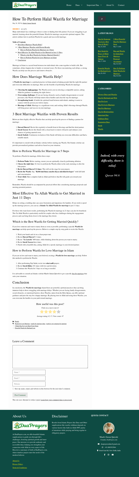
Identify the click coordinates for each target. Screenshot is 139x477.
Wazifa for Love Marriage (22, 324)
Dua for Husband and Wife (107, 98)
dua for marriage (78, 273)
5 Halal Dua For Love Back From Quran (26, 326)
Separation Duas (104, 122)
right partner (33, 89)
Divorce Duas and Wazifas (107, 94)
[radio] (42, 312)
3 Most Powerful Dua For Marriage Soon (119, 41)
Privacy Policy (18, 464)
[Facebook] (104, 454)
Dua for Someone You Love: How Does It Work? (104, 41)
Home (68, 5)
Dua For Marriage (104, 108)
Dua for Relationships (106, 112)
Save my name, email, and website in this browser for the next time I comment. (42, 388)
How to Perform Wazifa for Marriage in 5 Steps (37, 50)
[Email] (113, 454)
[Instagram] (108, 454)
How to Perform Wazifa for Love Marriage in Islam (38, 57)
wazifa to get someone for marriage (56, 324)
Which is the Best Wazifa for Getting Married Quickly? (40, 55)
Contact (121, 5)
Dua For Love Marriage (106, 105)
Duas (78, 5)
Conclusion (22, 60)
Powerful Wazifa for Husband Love (25, 328)
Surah (100, 125)
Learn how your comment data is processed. (56, 400)
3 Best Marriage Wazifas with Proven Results (34, 47)
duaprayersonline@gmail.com (110, 444)
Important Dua (93, 5)
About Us (110, 5)
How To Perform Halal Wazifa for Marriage (119, 71)
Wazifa (17, 321)
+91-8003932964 (110, 447)
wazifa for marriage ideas (38, 324)
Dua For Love (103, 101)
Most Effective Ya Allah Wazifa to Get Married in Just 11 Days (40, 52)
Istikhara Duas (103, 118)
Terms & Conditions (20, 467)
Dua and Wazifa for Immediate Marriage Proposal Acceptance (119, 56)
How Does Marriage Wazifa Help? (30, 44)
